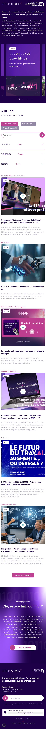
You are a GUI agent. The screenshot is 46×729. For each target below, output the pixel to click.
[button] (4, 725)
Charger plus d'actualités (23, 575)
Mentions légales (23, 719)
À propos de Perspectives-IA (23, 723)
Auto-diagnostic (25, 648)
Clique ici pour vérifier (25, 713)
